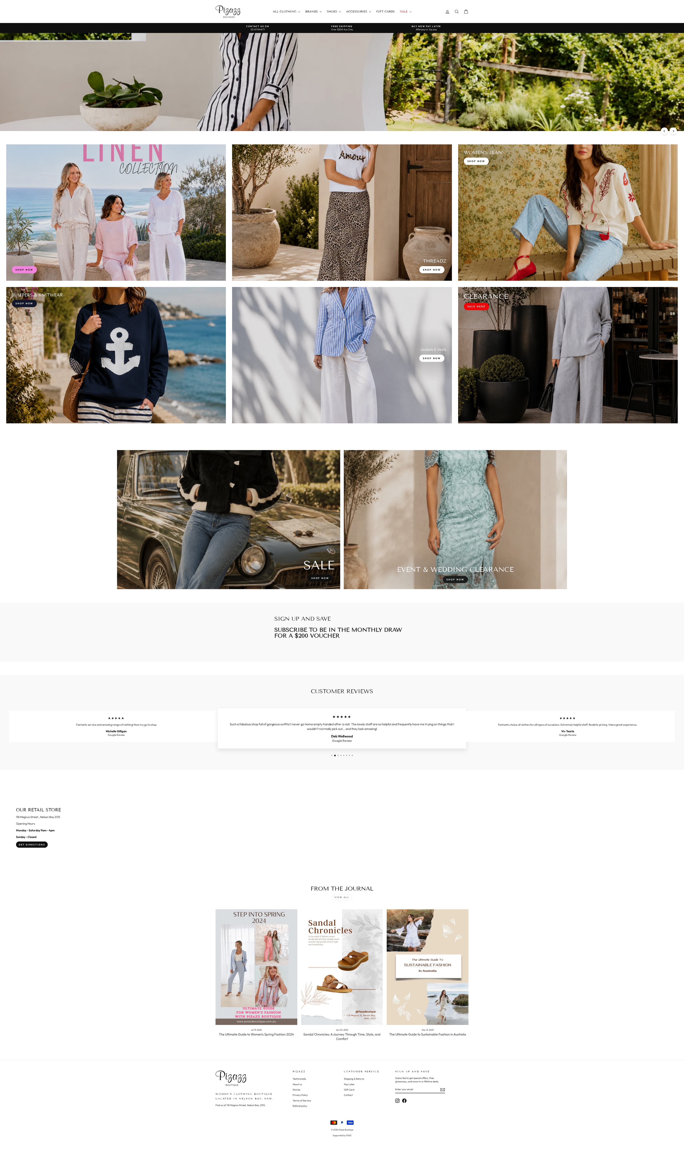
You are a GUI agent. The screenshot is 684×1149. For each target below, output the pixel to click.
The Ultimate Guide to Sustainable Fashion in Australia (427, 1034)
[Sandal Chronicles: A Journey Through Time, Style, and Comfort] (342, 967)
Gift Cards (385, 11)
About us (297, 1084)
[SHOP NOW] (116, 212)
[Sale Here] (568, 355)
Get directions (32, 844)
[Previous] (664, 131)
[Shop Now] (342, 212)
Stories (296, 1089)
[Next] (673, 131)
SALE (404, 11)
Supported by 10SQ (342, 1135)
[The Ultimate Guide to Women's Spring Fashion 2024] (256, 967)
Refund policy (300, 1105)
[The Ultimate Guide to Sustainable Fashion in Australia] (427, 967)
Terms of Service (302, 1100)
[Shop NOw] (116, 355)
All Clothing (285, 11)
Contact (348, 1095)
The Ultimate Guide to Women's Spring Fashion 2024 (256, 1034)
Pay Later (349, 1084)
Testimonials (299, 1078)
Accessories (357, 11)
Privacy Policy (300, 1095)
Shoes (332, 11)
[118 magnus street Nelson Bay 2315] (342, 827)
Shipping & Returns (354, 1078)
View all (342, 897)
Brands (312, 11)
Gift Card (349, 1089)
